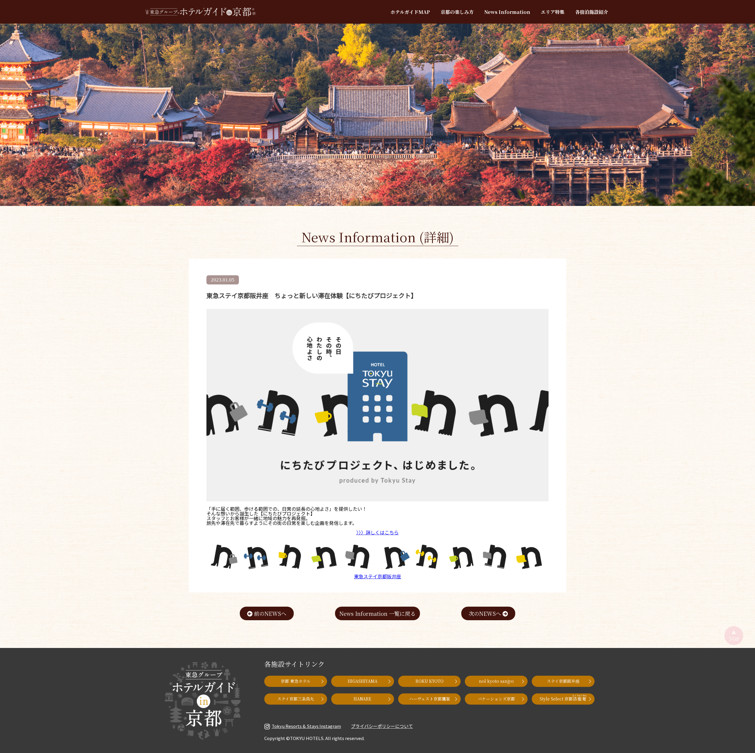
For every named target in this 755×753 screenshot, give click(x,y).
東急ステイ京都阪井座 (377, 576)
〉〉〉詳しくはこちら (377, 532)
